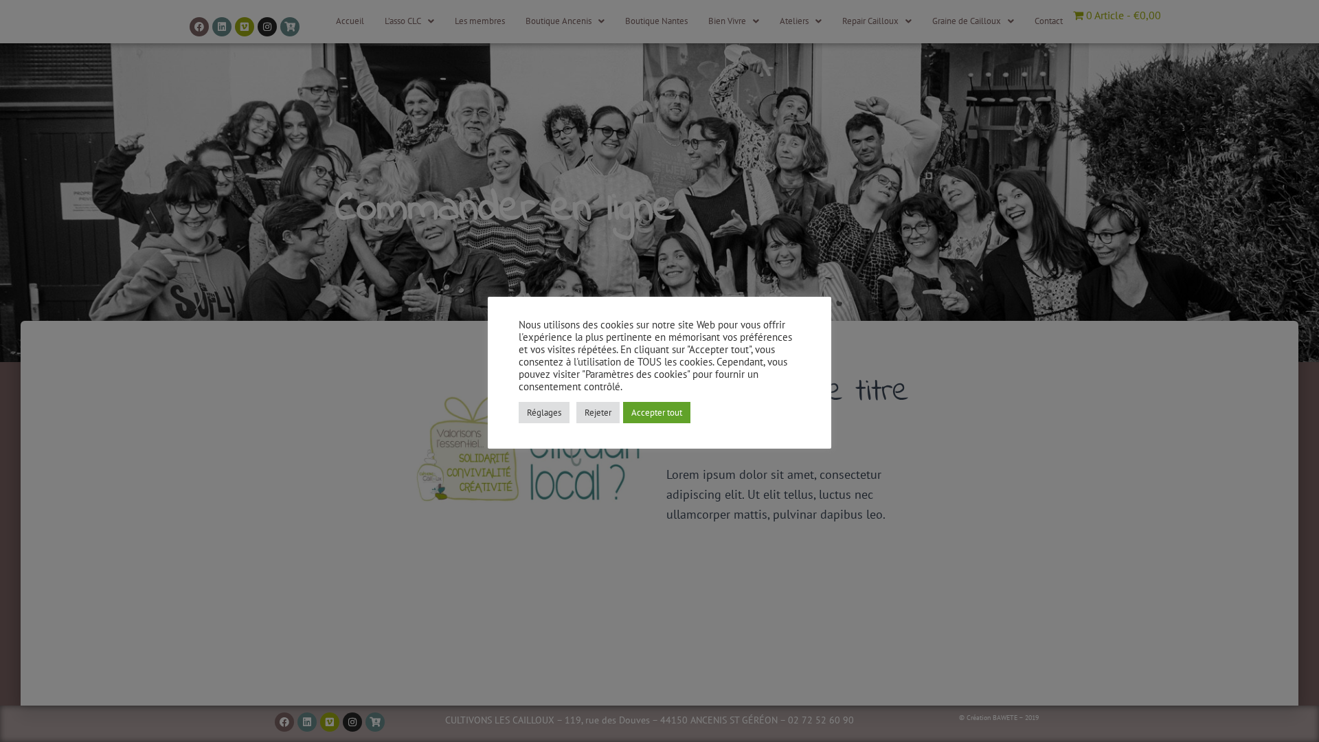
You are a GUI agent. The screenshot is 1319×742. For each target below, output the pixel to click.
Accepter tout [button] (656, 412)
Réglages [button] (544, 412)
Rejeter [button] (598, 412)
